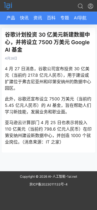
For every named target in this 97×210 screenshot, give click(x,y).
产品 (10, 17)
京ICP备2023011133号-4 (48, 184)
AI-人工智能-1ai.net (62, 176)
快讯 (24, 17)
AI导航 (80, 17)
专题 (64, 17)
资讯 (37, 17)
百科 (51, 17)
